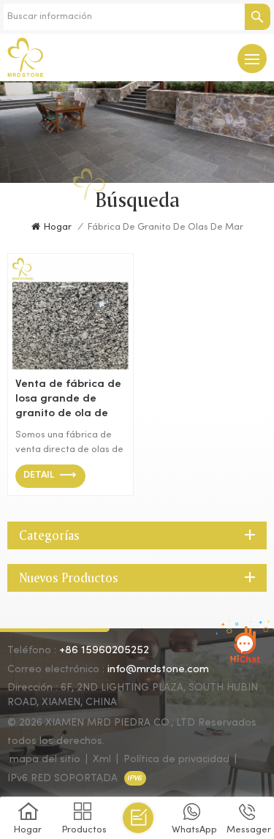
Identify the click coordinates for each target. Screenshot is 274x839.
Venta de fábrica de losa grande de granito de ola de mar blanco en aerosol (68, 400)
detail (38, 475)
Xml (102, 759)
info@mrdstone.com (158, 669)
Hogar (58, 227)
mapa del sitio (44, 759)
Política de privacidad (176, 759)
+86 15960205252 (104, 650)
